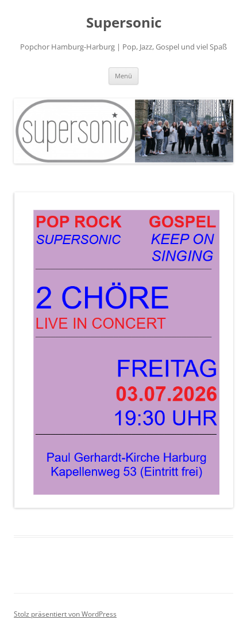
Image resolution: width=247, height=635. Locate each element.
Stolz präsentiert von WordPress (65, 614)
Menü (123, 75)
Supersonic (123, 23)
